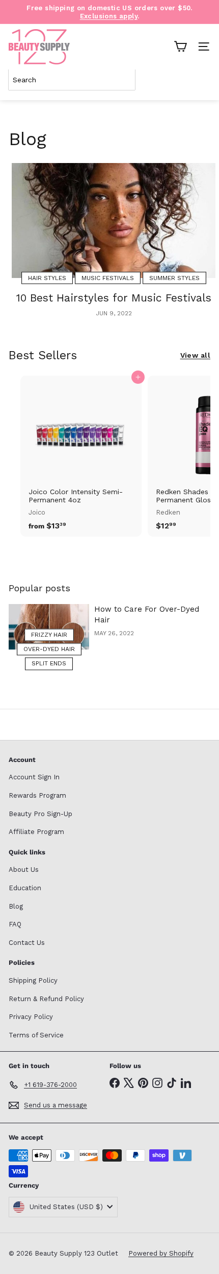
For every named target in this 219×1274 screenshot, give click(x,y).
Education (25, 888)
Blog (16, 906)
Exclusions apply (109, 16)
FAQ (15, 924)
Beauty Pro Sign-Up (40, 814)
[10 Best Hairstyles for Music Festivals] (113, 220)
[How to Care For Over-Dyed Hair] (49, 627)
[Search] (201, 80)
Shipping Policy (33, 980)
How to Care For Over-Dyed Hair (146, 614)
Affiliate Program (36, 832)
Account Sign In (34, 777)
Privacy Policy (31, 1017)
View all (195, 355)
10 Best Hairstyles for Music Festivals (113, 297)
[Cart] (180, 46)
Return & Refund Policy (46, 999)
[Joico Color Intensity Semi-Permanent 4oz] (81, 456)
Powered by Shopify (161, 1253)
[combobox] (72, 80)
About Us (24, 869)
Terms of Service (36, 1035)
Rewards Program (37, 795)
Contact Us (27, 942)
